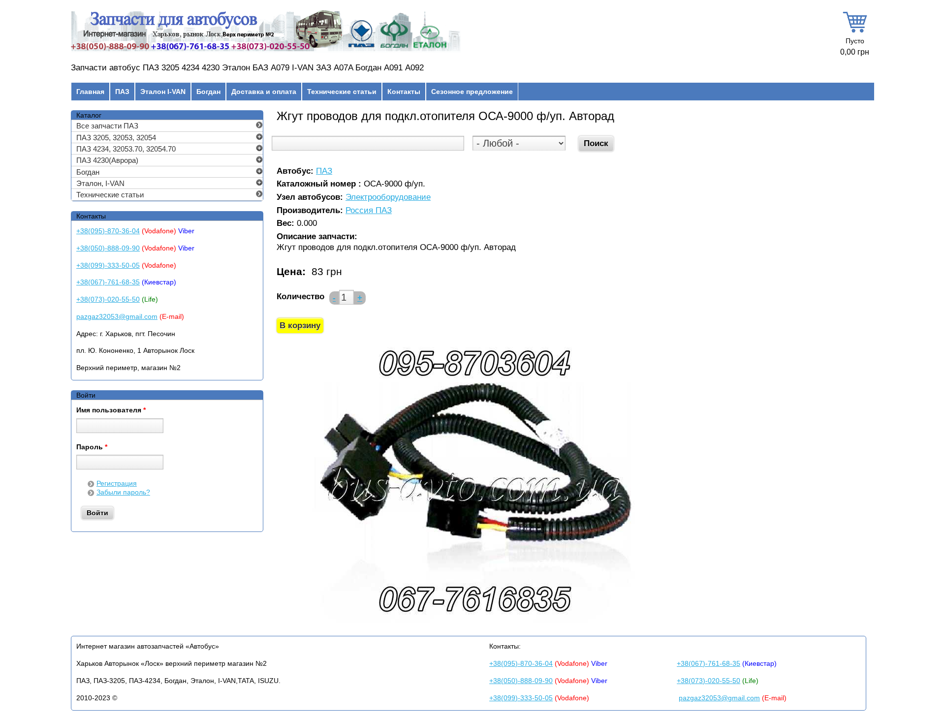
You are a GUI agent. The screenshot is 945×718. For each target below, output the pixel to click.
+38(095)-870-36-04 (108, 231)
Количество (300, 296)
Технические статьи (342, 91)
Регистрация (116, 483)
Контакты (403, 91)
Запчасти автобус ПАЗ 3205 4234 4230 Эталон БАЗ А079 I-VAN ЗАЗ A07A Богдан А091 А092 (247, 67)
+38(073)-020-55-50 (108, 299)
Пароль (91, 447)
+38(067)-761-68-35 (108, 282)
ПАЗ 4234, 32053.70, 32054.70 (126, 149)
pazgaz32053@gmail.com (117, 316)
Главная (90, 91)
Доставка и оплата (263, 91)
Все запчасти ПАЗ (107, 126)
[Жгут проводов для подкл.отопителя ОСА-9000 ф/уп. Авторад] (473, 621)
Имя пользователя (111, 410)
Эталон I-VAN (163, 91)
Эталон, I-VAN (100, 183)
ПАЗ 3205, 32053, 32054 (116, 137)
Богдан (208, 91)
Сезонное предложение (472, 91)
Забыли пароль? (123, 492)
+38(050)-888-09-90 (108, 248)
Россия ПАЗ (369, 211)
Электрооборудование (388, 197)
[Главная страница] (266, 51)
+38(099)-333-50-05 (108, 265)
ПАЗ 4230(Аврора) (107, 160)
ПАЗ (122, 91)
